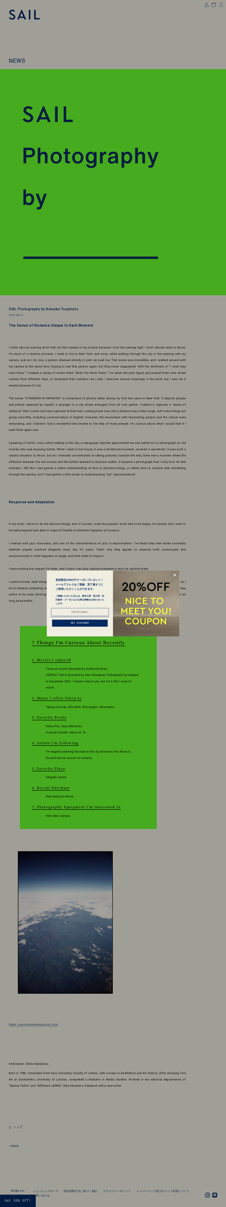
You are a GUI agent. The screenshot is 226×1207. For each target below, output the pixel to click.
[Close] (174, 575)
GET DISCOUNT (80, 623)
